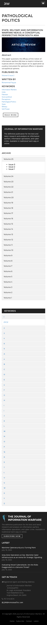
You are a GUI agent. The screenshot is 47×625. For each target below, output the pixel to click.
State (4, 104)
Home (12, 621)
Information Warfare (9, 90)
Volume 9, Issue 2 (8, 75)
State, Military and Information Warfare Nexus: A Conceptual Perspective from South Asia (22, 33)
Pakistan (5, 94)
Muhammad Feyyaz (9, 82)
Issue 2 (12, 167)
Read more (10, 115)
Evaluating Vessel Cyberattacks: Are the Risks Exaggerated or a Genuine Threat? (20, 566)
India (3, 92)
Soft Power (6, 109)
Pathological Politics (9, 102)
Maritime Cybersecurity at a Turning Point (19, 547)
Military (4, 106)
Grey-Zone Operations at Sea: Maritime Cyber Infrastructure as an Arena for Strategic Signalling (22, 556)
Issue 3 (12, 164)
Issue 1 (12, 169)
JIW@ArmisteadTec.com (13, 602)
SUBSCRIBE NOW (12, 536)
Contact (29, 621)
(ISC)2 (6, 322)
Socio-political (7, 97)
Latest (36, 621)
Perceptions (6, 99)
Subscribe (20, 621)
